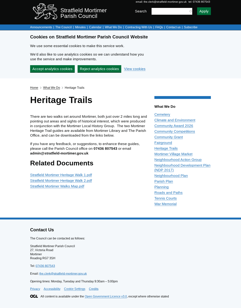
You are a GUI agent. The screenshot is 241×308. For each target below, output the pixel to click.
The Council (63, 27)
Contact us (173, 27)
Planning (161, 187)
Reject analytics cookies (99, 69)
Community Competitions (174, 131)
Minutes (80, 27)
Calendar (95, 27)
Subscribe (191, 27)
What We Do (113, 27)
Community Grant (168, 137)
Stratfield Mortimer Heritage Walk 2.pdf (61, 181)
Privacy (35, 288)
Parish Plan (163, 181)
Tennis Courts (165, 198)
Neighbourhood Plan (171, 176)
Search (141, 11)
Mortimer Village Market (173, 154)
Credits (93, 288)
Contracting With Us (138, 27)
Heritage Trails (166, 148)
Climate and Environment (174, 120)
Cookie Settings (74, 288)
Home (34, 87)
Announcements (41, 27)
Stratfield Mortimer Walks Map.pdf (57, 186)
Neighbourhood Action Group (178, 160)
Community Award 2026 (173, 126)
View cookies (135, 69)
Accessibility (52, 288)
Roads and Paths (168, 193)
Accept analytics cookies (52, 69)
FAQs (159, 27)
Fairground (163, 143)
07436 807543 (45, 265)
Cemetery (162, 114)
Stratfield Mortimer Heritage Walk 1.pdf (61, 175)
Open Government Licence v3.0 (106, 296)
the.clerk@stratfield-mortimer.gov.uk (165, 1)
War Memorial (165, 204)
